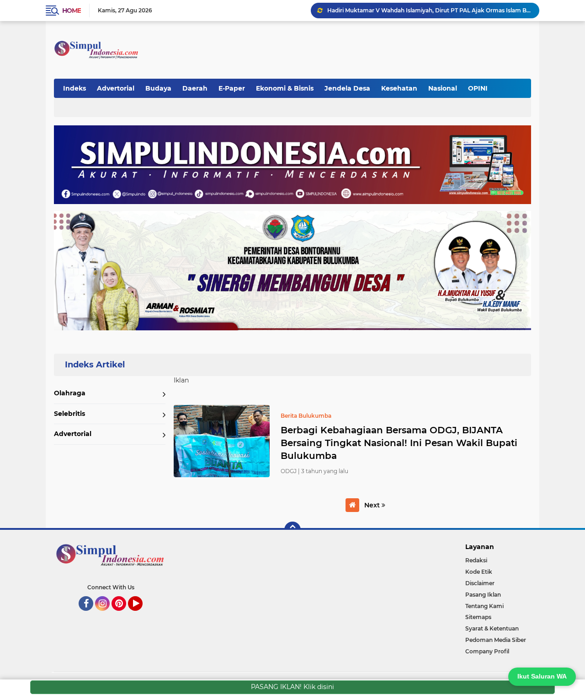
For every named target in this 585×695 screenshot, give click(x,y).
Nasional (442, 88)
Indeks (74, 88)
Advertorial (115, 88)
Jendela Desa (347, 88)
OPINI (478, 88)
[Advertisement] (362, 45)
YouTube (141, 615)
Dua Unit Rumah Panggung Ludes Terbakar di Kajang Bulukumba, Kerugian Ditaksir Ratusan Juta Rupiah (429, 10)
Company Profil (487, 651)
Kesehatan (399, 88)
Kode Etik (478, 571)
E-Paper (231, 88)
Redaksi (476, 560)
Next (373, 505)
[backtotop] (292, 530)
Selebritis (69, 413)
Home (71, 10)
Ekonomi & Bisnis (285, 88)
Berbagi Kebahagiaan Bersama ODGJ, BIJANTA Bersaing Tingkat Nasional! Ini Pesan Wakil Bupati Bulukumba (399, 443)
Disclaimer (480, 583)
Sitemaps (478, 617)
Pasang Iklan (483, 594)
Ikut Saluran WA (542, 676)
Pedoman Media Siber (495, 639)
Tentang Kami (484, 606)
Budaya (158, 88)
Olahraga (69, 393)
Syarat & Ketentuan (492, 628)
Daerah (194, 88)
